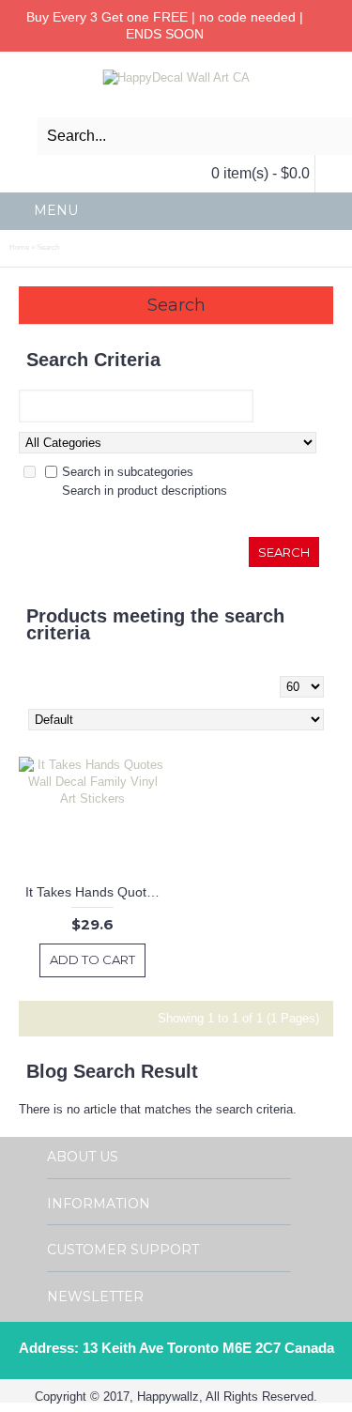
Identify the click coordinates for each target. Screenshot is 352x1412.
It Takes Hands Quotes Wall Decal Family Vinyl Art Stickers (96, 891)
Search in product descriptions (144, 490)
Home (19, 247)
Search (48, 247)
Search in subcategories (127, 472)
